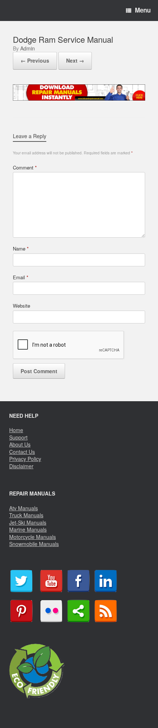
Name (21, 248)
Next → (75, 60)
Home (16, 430)
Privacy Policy (25, 458)
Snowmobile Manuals (34, 543)
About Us (19, 444)
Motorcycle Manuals (32, 536)
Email (20, 277)
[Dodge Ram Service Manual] (79, 97)
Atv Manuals (23, 508)
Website (21, 305)
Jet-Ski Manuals (27, 522)
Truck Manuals (26, 515)
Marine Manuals (28, 529)
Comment (25, 167)
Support (18, 437)
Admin (27, 48)
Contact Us (22, 451)
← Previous (35, 60)
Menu (143, 10)
